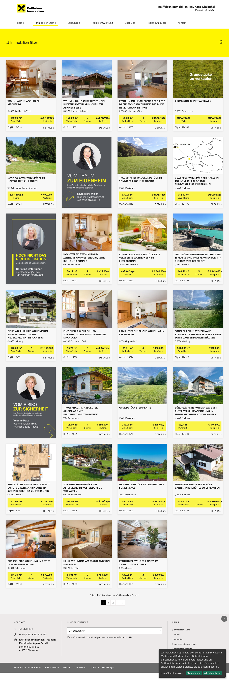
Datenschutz (80, 667)
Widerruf (66, 667)
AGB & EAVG (35, 667)
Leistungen (74, 22)
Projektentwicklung (102, 22)
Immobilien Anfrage (182, 648)
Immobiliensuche (77, 622)
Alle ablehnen (194, 673)
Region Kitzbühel (156, 22)
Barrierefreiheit (51, 667)
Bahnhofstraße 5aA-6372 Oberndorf (37, 645)
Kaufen (176, 634)
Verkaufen (178, 639)
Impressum (20, 667)
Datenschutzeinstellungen (101, 667)
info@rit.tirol (26, 629)
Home (20, 22)
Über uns (130, 22)
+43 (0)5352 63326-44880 (32, 634)
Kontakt (182, 22)
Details (47, 127)
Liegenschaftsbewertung (185, 644)
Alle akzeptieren (212, 673)
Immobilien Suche (46, 22)
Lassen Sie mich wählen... (172, 673)
